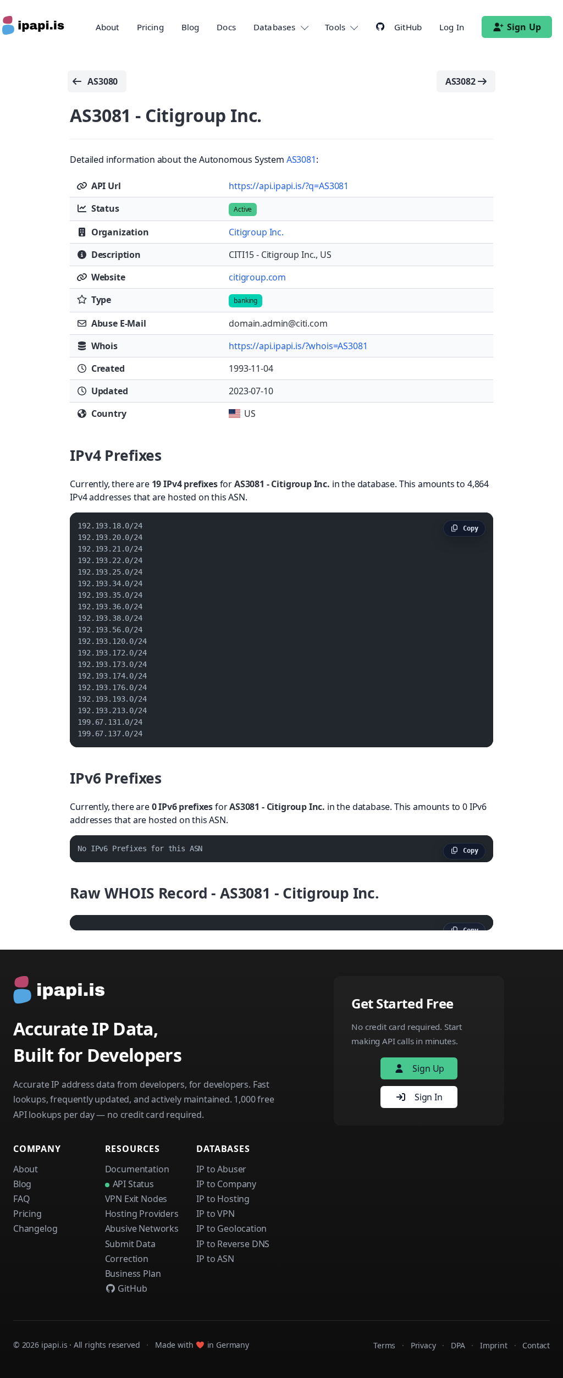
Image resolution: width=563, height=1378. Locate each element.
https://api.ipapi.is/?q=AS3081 (289, 186)
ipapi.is (54, 1345)
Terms (384, 1345)
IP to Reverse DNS (232, 1244)
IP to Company (226, 1184)
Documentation (137, 1169)
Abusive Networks (142, 1228)
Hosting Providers (142, 1214)
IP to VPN (215, 1214)
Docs (226, 26)
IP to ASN (215, 1259)
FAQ (21, 1199)
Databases (274, 26)
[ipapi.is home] (34, 27)
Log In (451, 26)
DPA (458, 1345)
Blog (190, 26)
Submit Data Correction (130, 1251)
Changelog (35, 1228)
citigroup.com (257, 277)
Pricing (150, 26)
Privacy (423, 1345)
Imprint (493, 1345)
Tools (335, 26)
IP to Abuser (221, 1169)
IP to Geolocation (231, 1228)
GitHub (131, 1288)
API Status (133, 1184)
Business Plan (133, 1273)
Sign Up (524, 27)
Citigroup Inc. (256, 232)
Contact (536, 1345)
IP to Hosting (223, 1199)
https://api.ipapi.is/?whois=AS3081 (298, 346)
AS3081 (301, 159)
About (107, 26)
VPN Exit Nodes (136, 1199)
